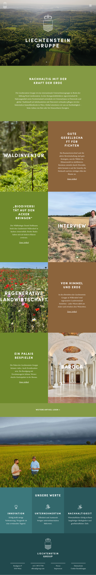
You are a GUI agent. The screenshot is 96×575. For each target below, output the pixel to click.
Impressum (58, 569)
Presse (58, 566)
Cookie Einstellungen (78, 569)
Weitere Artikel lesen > (48, 410)
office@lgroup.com (37, 569)
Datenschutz (78, 566)
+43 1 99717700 (38, 566)
